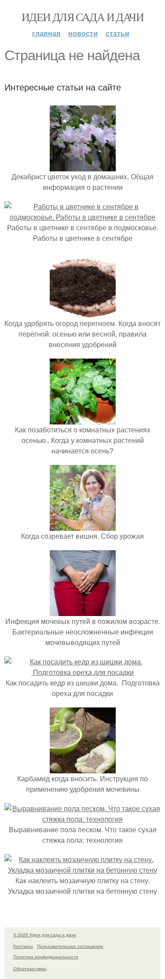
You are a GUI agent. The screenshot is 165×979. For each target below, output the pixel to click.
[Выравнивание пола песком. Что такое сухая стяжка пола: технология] (82, 819)
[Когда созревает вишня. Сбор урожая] (83, 525)
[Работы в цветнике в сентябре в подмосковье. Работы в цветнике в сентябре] (82, 217)
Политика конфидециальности (45, 957)
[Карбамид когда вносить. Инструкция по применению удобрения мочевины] (83, 768)
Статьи (117, 33)
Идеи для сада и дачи (82, 16)
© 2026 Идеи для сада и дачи (44, 935)
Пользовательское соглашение (70, 946)
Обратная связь (30, 968)
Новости (83, 33)
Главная (46, 33)
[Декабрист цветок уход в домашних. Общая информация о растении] (83, 166)
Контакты (23, 946)
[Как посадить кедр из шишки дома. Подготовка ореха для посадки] (82, 672)
